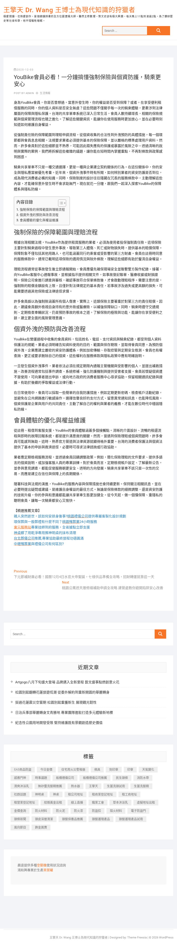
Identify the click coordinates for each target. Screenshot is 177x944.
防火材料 (41, 810)
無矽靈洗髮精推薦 (50, 786)
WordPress (166, 937)
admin (29, 93)
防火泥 (60, 810)
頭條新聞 (20, 819)
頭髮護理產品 (101, 819)
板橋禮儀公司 (65, 777)
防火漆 (78, 810)
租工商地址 (129, 794)
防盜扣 (96, 810)
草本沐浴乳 (120, 802)
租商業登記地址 (102, 794)
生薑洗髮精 (141, 786)
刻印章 (113, 769)
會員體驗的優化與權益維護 (39, 220)
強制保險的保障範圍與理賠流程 (42, 209)
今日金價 (46, 769)
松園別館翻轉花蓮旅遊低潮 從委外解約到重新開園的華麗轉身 (62, 692)
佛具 (97, 769)
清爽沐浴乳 (21, 786)
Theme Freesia (137, 937)
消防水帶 (143, 777)
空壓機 (42, 865)
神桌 (56, 794)
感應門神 (20, 777)
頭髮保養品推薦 (72, 819)
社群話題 (20, 794)
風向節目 (20, 827)
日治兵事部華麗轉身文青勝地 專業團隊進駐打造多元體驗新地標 (64, 713)
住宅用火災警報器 (73, 769)
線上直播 (77, 802)
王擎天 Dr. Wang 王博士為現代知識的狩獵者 (69, 10)
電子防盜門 (138, 810)
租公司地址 (75, 794)
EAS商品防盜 (22, 769)
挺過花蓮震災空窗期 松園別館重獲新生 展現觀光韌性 (56, 702)
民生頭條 (122, 777)
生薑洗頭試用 (116, 786)
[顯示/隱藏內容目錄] (60, 203)
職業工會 (98, 802)
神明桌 (39, 794)
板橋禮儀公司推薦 (95, 777)
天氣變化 (148, 769)
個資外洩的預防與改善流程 (39, 215)
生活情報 (45, 93)
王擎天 (93, 786)
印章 (130, 769)
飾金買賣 (41, 827)
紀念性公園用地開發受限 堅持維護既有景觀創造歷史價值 (59, 723)
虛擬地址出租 (146, 802)
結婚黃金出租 (53, 802)
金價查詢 (20, 810)
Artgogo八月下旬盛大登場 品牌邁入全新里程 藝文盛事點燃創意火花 (67, 682)
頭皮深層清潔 (44, 819)
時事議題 (41, 777)
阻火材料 (116, 810)
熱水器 (75, 786)
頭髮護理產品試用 (131, 819)
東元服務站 (22, 527)
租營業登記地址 (24, 802)
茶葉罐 (48, 870)
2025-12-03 (25, 69)
